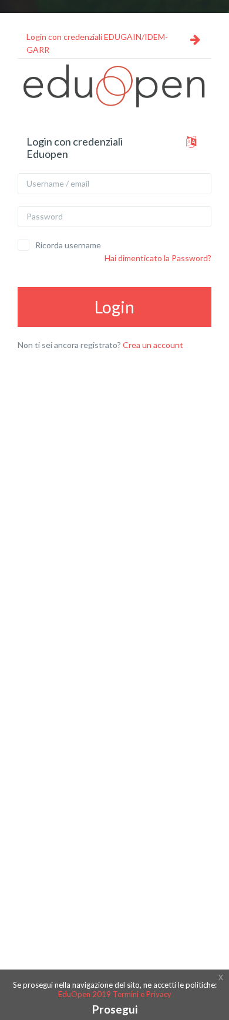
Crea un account (153, 345)
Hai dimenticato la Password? (158, 258)
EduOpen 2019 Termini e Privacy (114, 994)
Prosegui (114, 1009)
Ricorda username (68, 245)
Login (114, 307)
